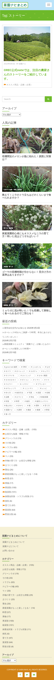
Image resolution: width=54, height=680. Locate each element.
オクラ (8, 371)
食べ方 (8, 414)
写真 (30, 392)
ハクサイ (25, 384)
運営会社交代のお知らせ (15, 327)
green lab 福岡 (11, 367)
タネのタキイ (11, 380)
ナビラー (9, 384)
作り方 (8, 392)
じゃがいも (36, 367)
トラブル (9, 447)
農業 (38, 410)
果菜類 (8, 487)
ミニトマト (28, 388)
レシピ (44, 388)
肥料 (37, 405)
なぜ (48, 367)
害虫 (32, 397)
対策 (7, 401)
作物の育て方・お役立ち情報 (18, 460)
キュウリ (46, 371)
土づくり (19, 397)
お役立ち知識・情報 (14, 433)
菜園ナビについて (10, 546)
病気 (7, 501)
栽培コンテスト (42, 401)
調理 (20, 410)
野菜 (48, 410)
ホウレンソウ (11, 388)
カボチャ (34, 371)
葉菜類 (8, 509)
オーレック (20, 371)
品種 (7, 397)
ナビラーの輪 (11, 451)
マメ (7, 456)
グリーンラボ (11, 438)
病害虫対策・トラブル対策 (17, 496)
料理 (17, 401)
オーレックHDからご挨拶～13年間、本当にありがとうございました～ (27, 334)
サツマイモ (10, 375)
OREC (25, 367)
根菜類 (8, 492)
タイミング (26, 375)
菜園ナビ (9, 410)
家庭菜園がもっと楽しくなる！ (19, 474)
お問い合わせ (8, 550)
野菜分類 (9, 514)
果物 (7, 483)
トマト (37, 380)
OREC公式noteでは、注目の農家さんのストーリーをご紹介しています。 (27, 74)
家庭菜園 (44, 397)
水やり (20, 405)
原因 (39, 392)
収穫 (48, 392)
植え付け (9, 405)
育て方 (47, 405)
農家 (29, 410)
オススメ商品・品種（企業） (19, 84)
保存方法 (19, 392)
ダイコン (25, 380)
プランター (42, 384)
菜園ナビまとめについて (13, 542)
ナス (47, 380)
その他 (8, 442)
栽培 (28, 401)
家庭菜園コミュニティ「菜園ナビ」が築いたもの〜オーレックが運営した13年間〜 (26, 346)
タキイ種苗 (43, 375)
